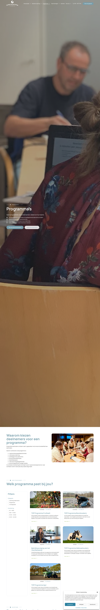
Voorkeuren (92, 604)
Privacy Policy (84, 607)
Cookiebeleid (78, 607)
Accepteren (70, 604)
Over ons (68, 3)
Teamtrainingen (54, 3)
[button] (97, 592)
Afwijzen (81, 604)
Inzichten (63, 3)
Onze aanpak (26, 3)
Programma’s (45, 3)
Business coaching (36, 3)
